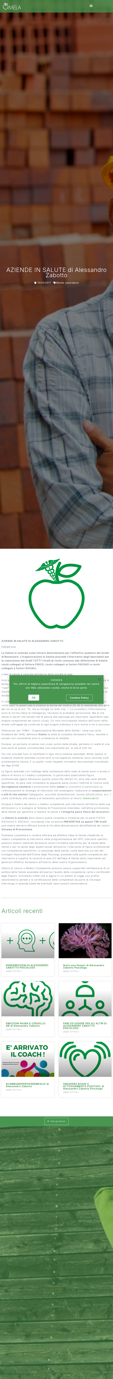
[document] (56, 689)
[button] (99, 679)
